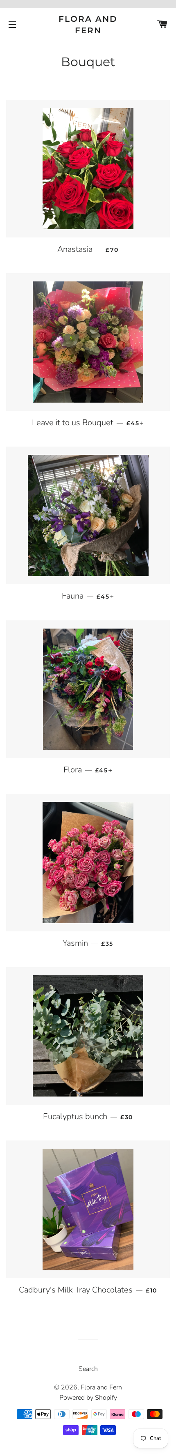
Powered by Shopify (88, 1397)
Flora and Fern (88, 24)
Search (88, 1368)
